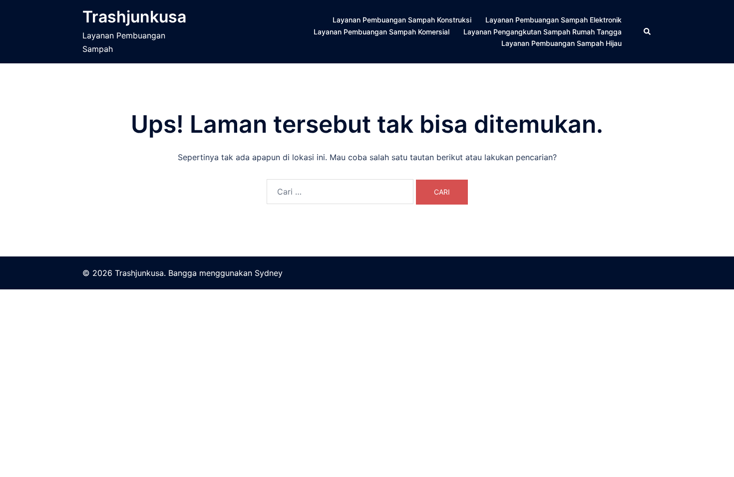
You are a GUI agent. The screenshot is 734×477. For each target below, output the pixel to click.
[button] (648, 31)
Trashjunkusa (134, 16)
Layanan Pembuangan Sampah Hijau (561, 43)
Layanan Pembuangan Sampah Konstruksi (402, 19)
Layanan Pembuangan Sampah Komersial (381, 31)
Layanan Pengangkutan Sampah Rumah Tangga (542, 31)
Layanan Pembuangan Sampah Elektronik (553, 19)
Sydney (269, 273)
